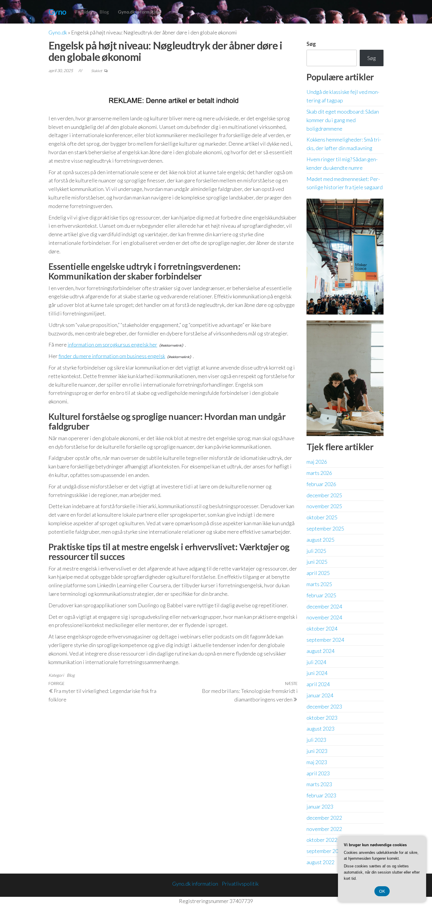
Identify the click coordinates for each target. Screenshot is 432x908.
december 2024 (324, 606)
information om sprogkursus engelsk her (112, 344)
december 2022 (324, 817)
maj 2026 (317, 461)
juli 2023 (316, 739)
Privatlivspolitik (240, 883)
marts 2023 (319, 784)
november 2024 (324, 617)
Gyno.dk (57, 32)
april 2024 (318, 684)
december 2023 (324, 706)
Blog (104, 11)
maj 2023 (317, 762)
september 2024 (325, 639)
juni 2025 (317, 561)
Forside (83, 11)
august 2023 (320, 728)
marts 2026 (319, 473)
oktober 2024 (322, 628)
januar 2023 (320, 806)
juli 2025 (316, 551)
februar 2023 (321, 795)
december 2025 (324, 495)
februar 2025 (321, 595)
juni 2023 (317, 751)
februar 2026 (321, 484)
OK (382, 891)
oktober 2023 (322, 717)
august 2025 (320, 539)
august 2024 (320, 651)
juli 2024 (316, 662)
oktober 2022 (322, 840)
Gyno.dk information (139, 11)
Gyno (57, 11)
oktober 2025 (322, 517)
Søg (311, 44)
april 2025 (318, 573)
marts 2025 (319, 584)
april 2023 (318, 773)
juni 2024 (317, 673)
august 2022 (320, 862)
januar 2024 (320, 695)
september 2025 (325, 528)
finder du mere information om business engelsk (111, 356)
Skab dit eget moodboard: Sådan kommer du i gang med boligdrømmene (343, 120)
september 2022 (325, 851)
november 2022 (324, 829)
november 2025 (324, 506)
